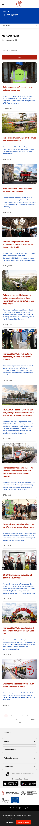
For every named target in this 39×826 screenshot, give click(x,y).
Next (33, 719)
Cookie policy (14, 808)
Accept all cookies (23, 822)
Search (19, 57)
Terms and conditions (19, 811)
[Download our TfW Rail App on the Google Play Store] (28, 783)
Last (19, 723)
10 (22, 719)
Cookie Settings (8, 822)
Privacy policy (24, 808)
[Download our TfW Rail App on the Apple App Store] (11, 783)
